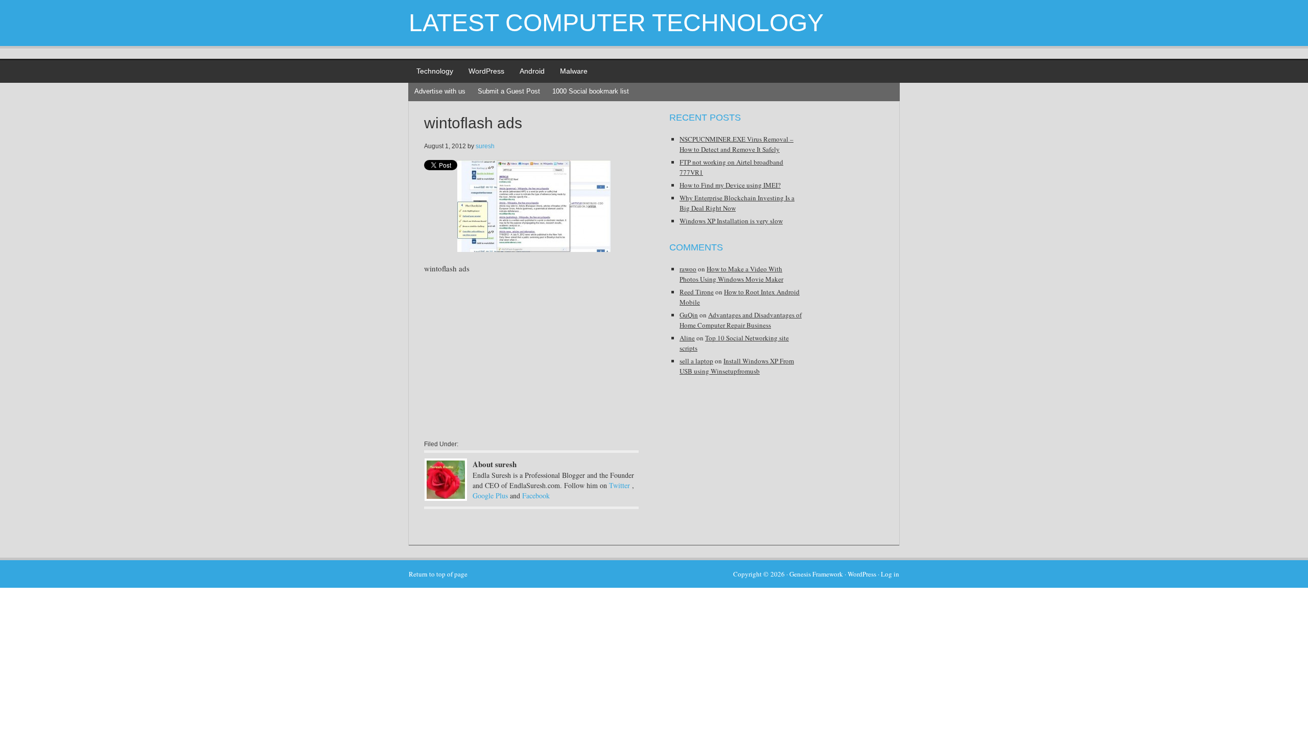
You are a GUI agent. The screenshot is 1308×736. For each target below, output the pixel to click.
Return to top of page (438, 574)
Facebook (536, 495)
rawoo (688, 268)
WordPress (486, 71)
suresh (485, 146)
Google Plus (490, 495)
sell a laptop (696, 360)
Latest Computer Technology (616, 22)
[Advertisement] (510, 356)
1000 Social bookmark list (590, 91)
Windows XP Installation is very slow (731, 220)
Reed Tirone (697, 291)
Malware (574, 71)
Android (532, 71)
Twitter (619, 485)
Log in (890, 574)
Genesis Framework (816, 574)
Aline (687, 337)
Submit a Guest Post (509, 91)
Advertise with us (439, 91)
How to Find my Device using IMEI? (730, 185)
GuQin (689, 314)
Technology (434, 71)
